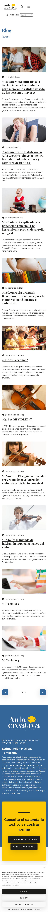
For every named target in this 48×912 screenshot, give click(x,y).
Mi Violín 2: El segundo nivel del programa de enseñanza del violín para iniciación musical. (23, 479)
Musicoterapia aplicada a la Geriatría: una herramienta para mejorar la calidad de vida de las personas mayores (23, 87)
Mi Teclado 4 (10, 603)
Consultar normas (24, 847)
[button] (44, 868)
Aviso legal (37, 909)
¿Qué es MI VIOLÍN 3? (17, 419)
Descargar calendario (25, 840)
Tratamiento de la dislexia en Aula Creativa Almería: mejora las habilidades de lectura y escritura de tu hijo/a (22, 157)
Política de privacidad (26, 909)
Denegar (24, 898)
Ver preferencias (24, 904)
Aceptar (24, 892)
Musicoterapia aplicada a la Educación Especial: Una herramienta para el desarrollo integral (23, 227)
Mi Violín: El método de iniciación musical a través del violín (23, 543)
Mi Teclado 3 (10, 660)
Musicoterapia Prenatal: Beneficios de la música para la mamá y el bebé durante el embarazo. (23, 298)
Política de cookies (13, 909)
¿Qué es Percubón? (15, 360)
